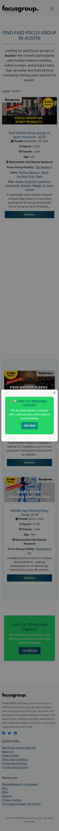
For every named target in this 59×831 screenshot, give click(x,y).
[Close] (54, 393)
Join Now (29, 425)
